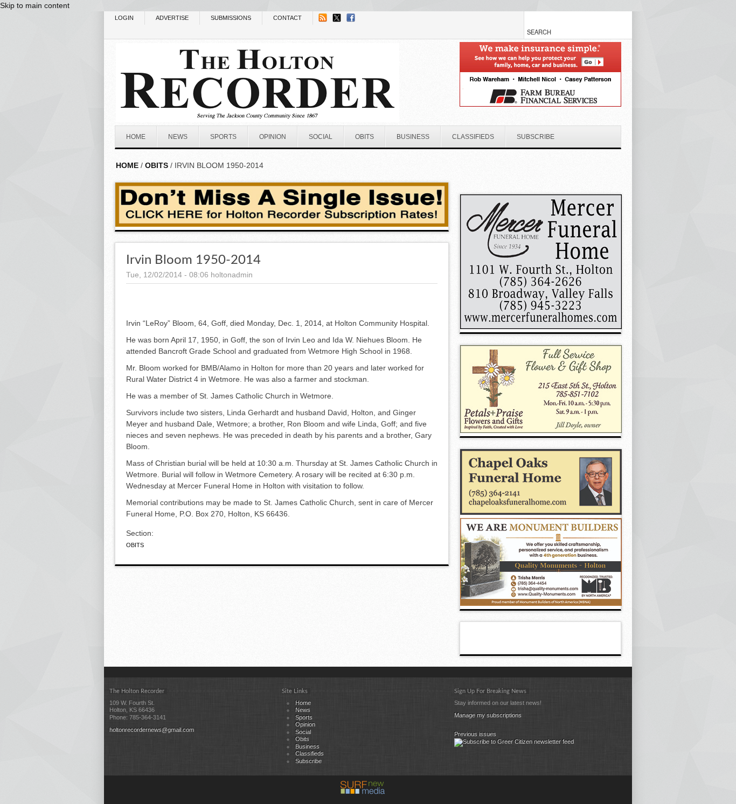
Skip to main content (35, 5)
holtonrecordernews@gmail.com (151, 729)
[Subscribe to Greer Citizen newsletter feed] (514, 741)
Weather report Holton (615, 177)
